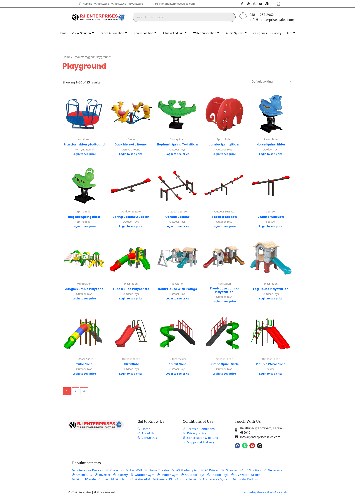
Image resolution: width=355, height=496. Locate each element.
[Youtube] (259, 3)
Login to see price (84, 154)
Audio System (235, 33)
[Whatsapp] (247, 3)
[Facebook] (240, 3)
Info (289, 33)
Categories (260, 33)
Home (62, 33)
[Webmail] (265, 3)
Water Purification (204, 33)
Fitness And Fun (173, 33)
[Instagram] (253, 3)
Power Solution (143, 33)
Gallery (276, 33)
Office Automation (112, 33)
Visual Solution (81, 33)
